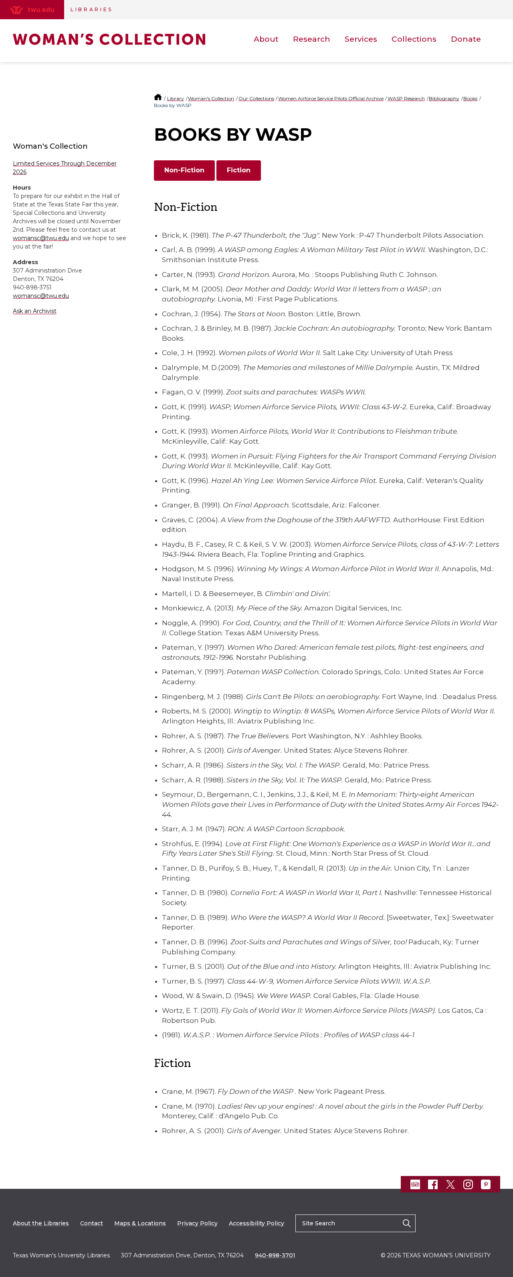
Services (361, 39)
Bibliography (444, 98)
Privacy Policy (197, 1223)
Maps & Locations (140, 1223)
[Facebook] (433, 1184)
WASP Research (406, 98)
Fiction (238, 170)
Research (311, 39)
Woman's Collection (211, 98)
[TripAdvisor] (415, 1184)
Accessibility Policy (256, 1223)
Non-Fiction (184, 170)
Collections (414, 39)
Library (175, 98)
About (266, 39)
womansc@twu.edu (41, 238)
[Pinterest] (486, 1184)
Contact (91, 1223)
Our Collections (256, 98)
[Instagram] (468, 1184)
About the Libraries (41, 1223)
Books (470, 98)
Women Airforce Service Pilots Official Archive (331, 98)
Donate (466, 39)
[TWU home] (158, 98)
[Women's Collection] (109, 39)
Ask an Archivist (35, 311)
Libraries (92, 9)
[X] (450, 1184)
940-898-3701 (275, 1255)
